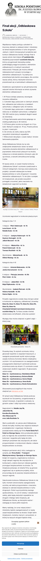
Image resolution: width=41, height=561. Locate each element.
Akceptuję (20, 543)
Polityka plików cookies (14, 558)
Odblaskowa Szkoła (17, 38)
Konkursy (18, 37)
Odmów (20, 549)
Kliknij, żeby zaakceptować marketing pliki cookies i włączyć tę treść (20, 197)
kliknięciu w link (17, 391)
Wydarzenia (29, 38)
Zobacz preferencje (20, 554)
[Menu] (38, 9)
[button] (38, 523)
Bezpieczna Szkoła (8, 37)
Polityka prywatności (27, 558)
